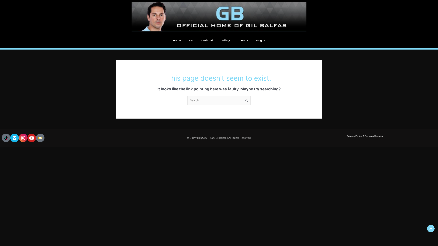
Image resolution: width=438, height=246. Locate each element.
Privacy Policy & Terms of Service (365, 136)
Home (177, 40)
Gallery (225, 40)
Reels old (207, 40)
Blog (259, 40)
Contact (243, 40)
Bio (191, 40)
